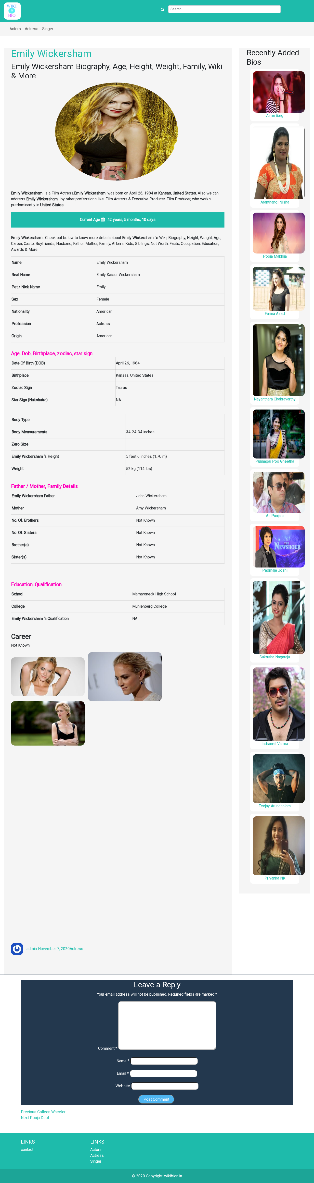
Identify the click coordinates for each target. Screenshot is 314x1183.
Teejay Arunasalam (275, 806)
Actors (15, 28)
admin (31, 948)
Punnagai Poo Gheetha (274, 461)
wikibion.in (173, 1176)
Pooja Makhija (275, 256)
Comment (107, 1048)
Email (123, 1073)
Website (123, 1086)
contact (27, 1149)
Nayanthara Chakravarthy (275, 399)
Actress (31, 28)
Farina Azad (275, 313)
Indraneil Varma (275, 743)
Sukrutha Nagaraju (275, 657)
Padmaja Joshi (275, 570)
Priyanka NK (274, 878)
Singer (47, 28)
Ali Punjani (275, 515)
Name (123, 1061)
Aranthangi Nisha (275, 202)
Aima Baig (274, 115)
